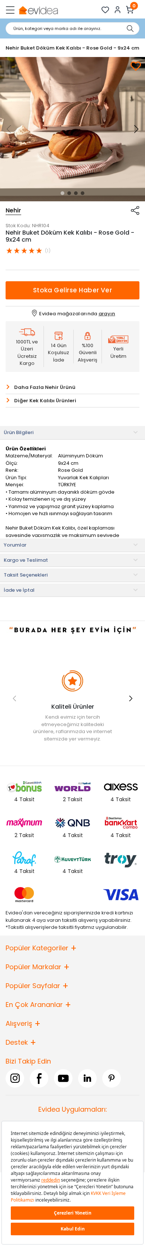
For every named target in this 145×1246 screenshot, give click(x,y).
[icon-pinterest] (111, 1078)
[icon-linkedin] (87, 1078)
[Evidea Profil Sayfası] (117, 10)
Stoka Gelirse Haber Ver (72, 290)
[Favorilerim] (105, 10)
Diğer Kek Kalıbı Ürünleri (45, 400)
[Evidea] (38, 10)
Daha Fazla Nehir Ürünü (44, 387)
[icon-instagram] (15, 1078)
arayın (107, 313)
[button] (62, 193)
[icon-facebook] (39, 1078)
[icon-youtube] (63, 1078)
